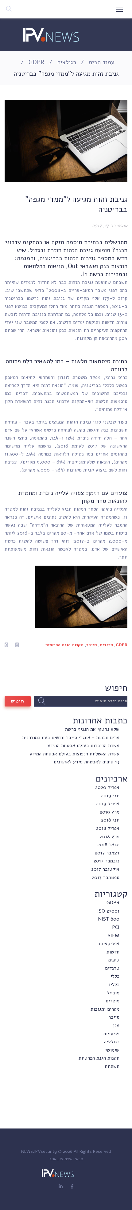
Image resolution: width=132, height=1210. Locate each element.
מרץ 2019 (109, 812)
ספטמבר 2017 (105, 877)
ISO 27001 (108, 911)
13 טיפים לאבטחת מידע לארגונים (86, 761)
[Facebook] (72, 1186)
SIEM (113, 935)
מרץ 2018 (109, 836)
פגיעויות (111, 1033)
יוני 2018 (110, 820)
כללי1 (114, 984)
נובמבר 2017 (106, 861)
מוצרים (112, 1000)
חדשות (113, 952)
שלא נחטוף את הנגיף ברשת (92, 729)
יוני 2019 (110, 795)
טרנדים (106, 645)
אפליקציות (109, 943)
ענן (116, 1025)
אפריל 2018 (107, 828)
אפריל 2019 (107, 803)
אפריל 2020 (107, 787)
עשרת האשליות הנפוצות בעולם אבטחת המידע (74, 753)
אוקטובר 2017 (105, 869)
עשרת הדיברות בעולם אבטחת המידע (83, 745)
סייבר (91, 645)
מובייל (113, 992)
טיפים (113, 960)
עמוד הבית (102, 62)
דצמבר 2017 (107, 853)
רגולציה (66, 62)
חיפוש (17, 701)
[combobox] (80, 701)
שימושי (112, 1050)
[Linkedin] (61, 1186)
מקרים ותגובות (105, 1009)
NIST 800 (108, 919)
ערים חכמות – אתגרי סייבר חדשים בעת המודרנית (70, 737)
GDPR (37, 62)
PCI (115, 927)
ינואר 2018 (108, 844)
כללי (115, 976)
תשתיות (112, 1066)
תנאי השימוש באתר (66, 1159)
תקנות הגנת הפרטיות (64, 645)
